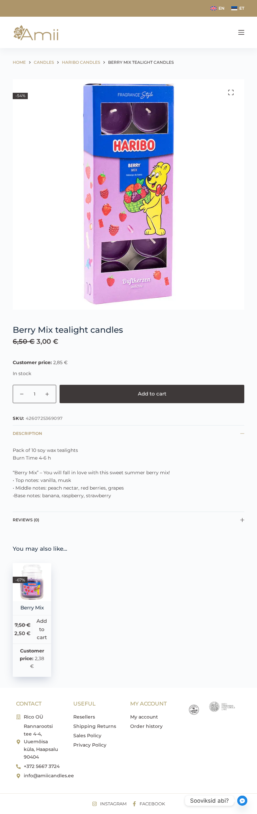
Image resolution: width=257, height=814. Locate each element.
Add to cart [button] (41, 629)
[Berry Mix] (32, 582)
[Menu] (241, 32)
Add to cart (152, 393)
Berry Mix (32, 607)
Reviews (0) (26, 519)
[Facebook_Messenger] (242, 801)
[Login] (229, 32)
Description (27, 433)
